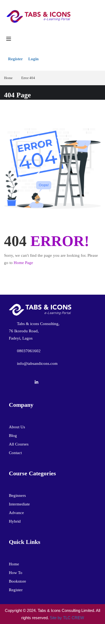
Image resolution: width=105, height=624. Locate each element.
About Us (17, 427)
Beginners (17, 495)
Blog (13, 435)
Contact (15, 453)
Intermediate (19, 504)
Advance (16, 513)
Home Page (23, 263)
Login (33, 59)
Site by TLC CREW (67, 617)
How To (15, 572)
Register (15, 59)
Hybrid (15, 521)
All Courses (19, 444)
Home (8, 78)
